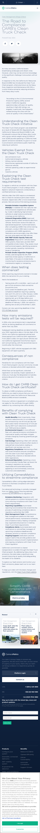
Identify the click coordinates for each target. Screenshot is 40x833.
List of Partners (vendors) (11, 818)
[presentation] (30, 614)
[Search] (3, 2)
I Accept (20, 823)
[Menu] (37, 8)
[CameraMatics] (9, 8)
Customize (20, 829)
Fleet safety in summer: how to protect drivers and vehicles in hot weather (29, 622)
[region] (20, 802)
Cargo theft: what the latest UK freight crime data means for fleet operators (10, 622)
